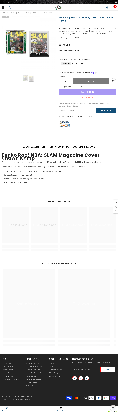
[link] (15, 246)
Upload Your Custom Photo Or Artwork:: (74, 60)
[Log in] (107, 7)
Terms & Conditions (78, 87)
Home (4, 13)
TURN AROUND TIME (58, 147)
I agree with (66, 87)
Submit (108, 369)
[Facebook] (74, 378)
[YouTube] (87, 378)
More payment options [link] (87, 97)
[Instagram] (80, 378)
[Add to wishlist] (113, 81)
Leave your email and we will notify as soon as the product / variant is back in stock (84, 104)
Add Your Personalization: (69, 51)
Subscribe (106, 111)
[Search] (9, 7)
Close (116, 2)
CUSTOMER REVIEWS (84, 147)
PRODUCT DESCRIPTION (32, 147)
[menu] (3, 7)
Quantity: (62, 77)
